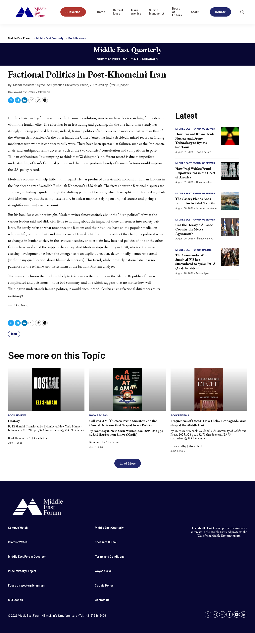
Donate (220, 12)
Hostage (14, 420)
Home (101, 12)
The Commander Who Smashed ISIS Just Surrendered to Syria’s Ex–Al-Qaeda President (196, 261)
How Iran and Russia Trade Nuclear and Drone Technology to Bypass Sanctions (194, 140)
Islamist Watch (17, 542)
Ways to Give (103, 571)
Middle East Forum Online (193, 249)
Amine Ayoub (203, 273)
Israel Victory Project (22, 571)
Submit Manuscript (156, 12)
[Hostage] (46, 389)
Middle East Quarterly (49, 38)
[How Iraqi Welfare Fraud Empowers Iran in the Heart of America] (230, 171)
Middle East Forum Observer (195, 128)
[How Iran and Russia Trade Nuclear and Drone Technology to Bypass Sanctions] (230, 136)
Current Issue (118, 12)
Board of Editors (177, 12)
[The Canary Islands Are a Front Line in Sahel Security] (230, 201)
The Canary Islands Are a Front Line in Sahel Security (195, 200)
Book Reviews (77, 38)
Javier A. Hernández (207, 208)
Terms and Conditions (110, 556)
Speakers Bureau (106, 542)
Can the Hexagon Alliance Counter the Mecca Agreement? (194, 229)
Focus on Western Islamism (26, 585)
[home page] (31, 12)
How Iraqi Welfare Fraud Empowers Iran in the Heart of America (195, 172)
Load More (128, 463)
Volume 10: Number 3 (140, 59)
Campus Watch (18, 527)
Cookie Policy (104, 585)
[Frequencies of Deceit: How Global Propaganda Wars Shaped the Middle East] (209, 389)
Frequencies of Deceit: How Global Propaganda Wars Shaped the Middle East (208, 422)
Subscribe (73, 12)
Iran (14, 334)
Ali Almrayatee (204, 182)
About (195, 12)
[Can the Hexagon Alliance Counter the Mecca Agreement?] (230, 227)
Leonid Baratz (203, 152)
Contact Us (102, 599)
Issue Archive (136, 12)
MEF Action (15, 599)
